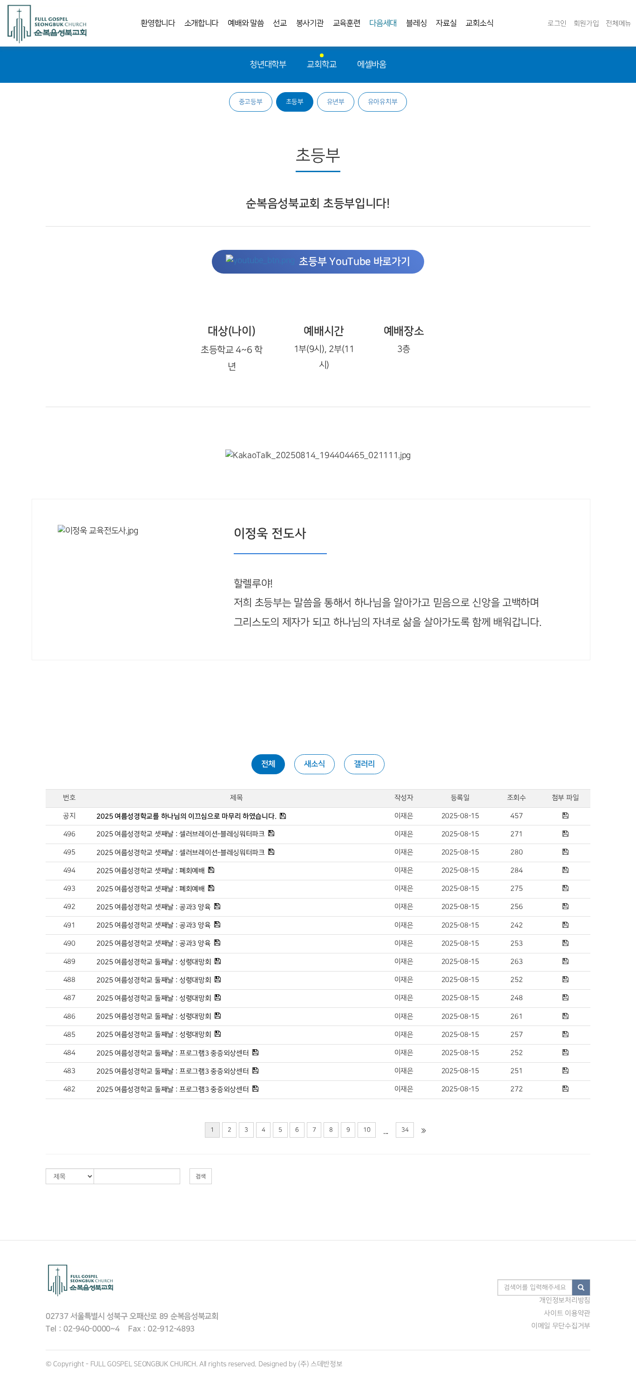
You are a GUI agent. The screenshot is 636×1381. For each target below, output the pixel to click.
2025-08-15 (460, 816)
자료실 (446, 23)
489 (69, 961)
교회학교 (321, 64)
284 (516, 870)
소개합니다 (201, 23)
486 (69, 1016)
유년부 (336, 101)
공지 (69, 816)
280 (516, 852)
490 (69, 943)
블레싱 (416, 23)
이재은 (403, 816)
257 (516, 1035)
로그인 (557, 23)
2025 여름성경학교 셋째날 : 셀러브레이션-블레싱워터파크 (180, 834)
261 (516, 1016)
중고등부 (251, 101)
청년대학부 (268, 64)
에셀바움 (371, 64)
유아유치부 (383, 101)
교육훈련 (346, 23)
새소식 (314, 764)
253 (516, 943)
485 (69, 1035)
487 (69, 998)
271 (516, 834)
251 (516, 1071)
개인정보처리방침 (564, 1300)
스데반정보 (327, 1364)
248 (516, 998)
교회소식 (479, 23)
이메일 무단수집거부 (560, 1326)
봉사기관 (310, 23)
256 (516, 907)
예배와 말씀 (246, 23)
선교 (279, 23)
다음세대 (383, 23)
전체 (268, 764)
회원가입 (586, 23)
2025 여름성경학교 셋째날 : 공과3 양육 (153, 907)
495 (69, 852)
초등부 (295, 101)
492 (69, 907)
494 (69, 870)
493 (69, 888)
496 (69, 834)
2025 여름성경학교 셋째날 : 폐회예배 (150, 870)
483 (69, 1071)
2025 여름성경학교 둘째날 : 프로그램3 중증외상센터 (172, 1053)
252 (516, 980)
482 (69, 1089)
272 (516, 1089)
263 (516, 961)
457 (516, 816)
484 (69, 1053)
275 (516, 888)
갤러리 (364, 764)
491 (69, 925)
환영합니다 (158, 23)
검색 (201, 1176)
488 (69, 980)
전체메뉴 (618, 23)
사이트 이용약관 (567, 1313)
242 (516, 925)
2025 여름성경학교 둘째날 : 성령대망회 (153, 961)
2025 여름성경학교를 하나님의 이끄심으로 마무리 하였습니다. (186, 816)
